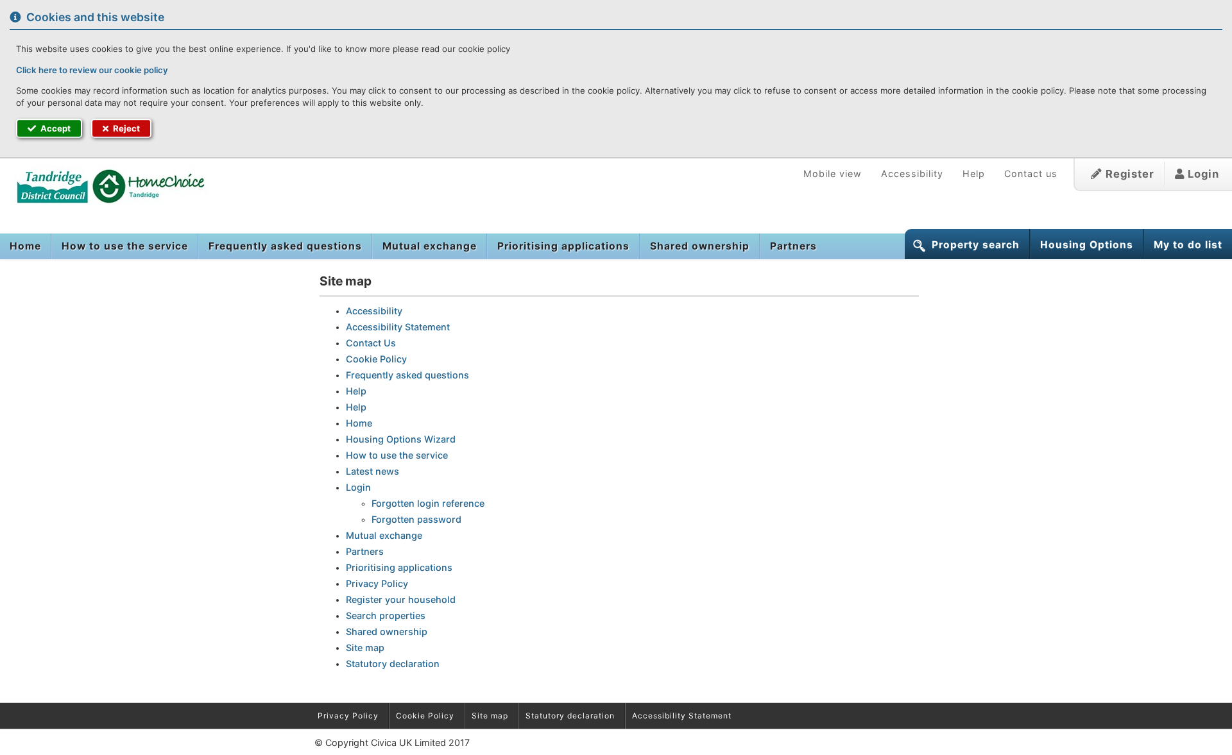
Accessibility (912, 173)
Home (25, 246)
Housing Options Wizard (401, 439)
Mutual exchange (429, 246)
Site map (365, 647)
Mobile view (832, 173)
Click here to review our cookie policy (92, 70)
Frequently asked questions (285, 246)
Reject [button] (125, 128)
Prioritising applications (563, 246)
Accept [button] (54, 128)
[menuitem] (25, 246)
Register (1128, 173)
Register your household (401, 599)
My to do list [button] (1188, 245)
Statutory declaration (393, 663)
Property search (976, 245)
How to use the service (125, 246)
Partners (793, 246)
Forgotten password (416, 519)
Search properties (385, 615)
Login (1202, 173)
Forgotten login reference (428, 503)
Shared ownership (699, 246)
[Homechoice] (104, 185)
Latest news (372, 471)
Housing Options (1086, 245)
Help (974, 173)
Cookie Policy (376, 358)
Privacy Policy (377, 583)
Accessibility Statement (398, 326)
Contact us (1030, 173)
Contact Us (371, 342)
